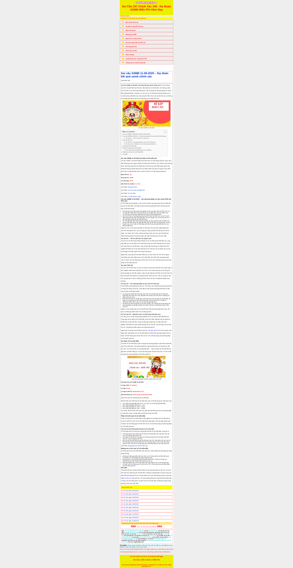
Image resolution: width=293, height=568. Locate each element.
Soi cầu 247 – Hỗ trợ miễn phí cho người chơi (137, 138)
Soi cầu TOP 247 (127, 140)
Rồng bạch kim (132, 187)
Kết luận (125, 154)
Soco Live (137, 552)
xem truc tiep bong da (148, 552)
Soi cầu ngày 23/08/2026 (131, 494)
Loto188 (160, 549)
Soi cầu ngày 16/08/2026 (131, 517)
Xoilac (148, 549)
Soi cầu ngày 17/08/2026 (131, 514)
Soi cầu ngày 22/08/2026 (131, 497)
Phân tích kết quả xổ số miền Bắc (132, 148)
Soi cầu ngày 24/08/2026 (131, 490)
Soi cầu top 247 (145, 93)
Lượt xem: (124, 80)
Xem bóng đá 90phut (127, 552)
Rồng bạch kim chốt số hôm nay (138, 446)
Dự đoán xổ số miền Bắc (130, 146)
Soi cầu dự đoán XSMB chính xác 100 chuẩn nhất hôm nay (149, 67)
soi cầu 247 (127, 478)
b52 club (158, 552)
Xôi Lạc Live (123, 549)
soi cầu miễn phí (143, 203)
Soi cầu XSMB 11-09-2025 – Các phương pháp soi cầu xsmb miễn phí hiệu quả (144, 136)
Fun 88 (166, 549)
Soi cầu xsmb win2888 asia (136, 190)
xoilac (171, 549)
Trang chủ (125, 67)
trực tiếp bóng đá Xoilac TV (136, 549)
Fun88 (122, 16)
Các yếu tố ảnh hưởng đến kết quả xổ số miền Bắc (138, 150)
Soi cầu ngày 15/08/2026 (131, 521)
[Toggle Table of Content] (164, 131)
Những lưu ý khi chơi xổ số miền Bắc (133, 152)
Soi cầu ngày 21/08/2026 (131, 500)
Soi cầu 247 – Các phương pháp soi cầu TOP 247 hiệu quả (140, 142)
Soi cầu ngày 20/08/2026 (131, 504)
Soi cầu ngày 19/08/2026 (131, 507)
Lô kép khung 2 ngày (134, 196)
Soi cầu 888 (131, 193)
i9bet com (154, 549)
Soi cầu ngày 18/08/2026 (131, 511)
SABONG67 (166, 552)
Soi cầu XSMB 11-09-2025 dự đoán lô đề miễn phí (136, 134)
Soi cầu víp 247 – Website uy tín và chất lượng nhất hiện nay (141, 144)
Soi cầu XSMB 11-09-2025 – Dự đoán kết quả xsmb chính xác (144, 75)
